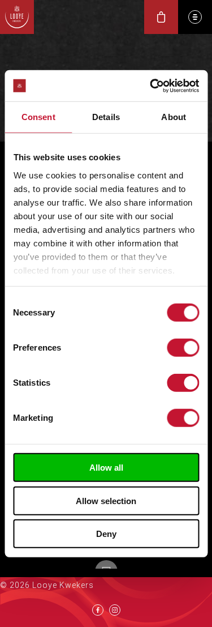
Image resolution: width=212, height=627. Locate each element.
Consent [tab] (38, 117)
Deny (106, 534)
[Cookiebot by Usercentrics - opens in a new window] (151, 85)
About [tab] (173, 117)
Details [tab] (106, 117)
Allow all (106, 467)
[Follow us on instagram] (114, 610)
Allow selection (106, 500)
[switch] (183, 348)
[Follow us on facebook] (97, 610)
